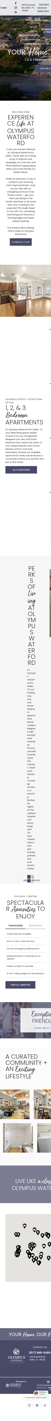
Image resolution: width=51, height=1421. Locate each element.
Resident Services (43, 6)
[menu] (4, 5)
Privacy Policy (42, 1388)
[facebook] (16, 3)
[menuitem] (37, 19)
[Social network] (48, 1382)
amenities (11, 162)
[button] (16, 1255)
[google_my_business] (16, 12)
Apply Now (43, 10)
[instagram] (16, 8)
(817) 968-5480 (39, 1353)
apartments (29, 165)
